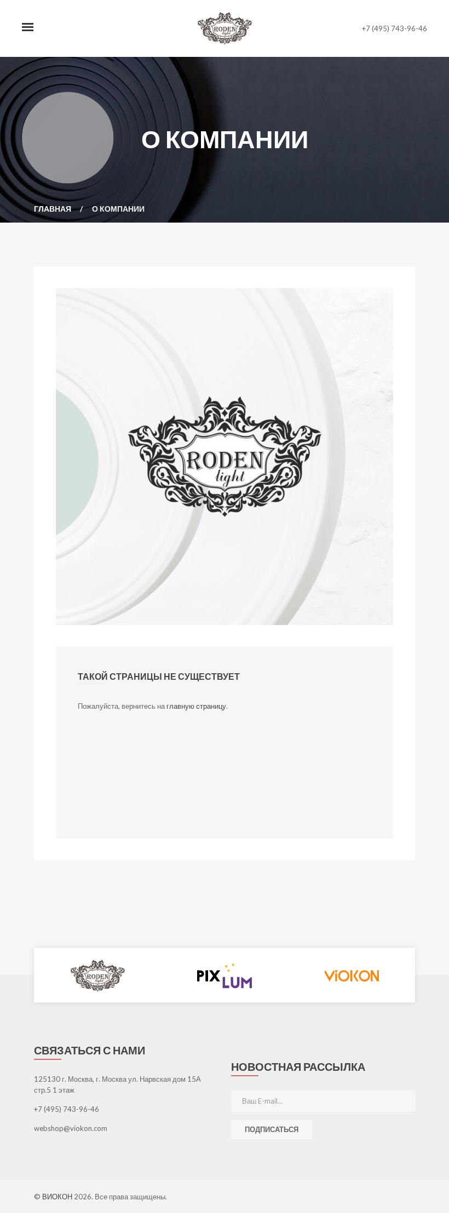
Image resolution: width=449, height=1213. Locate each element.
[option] (97, 975)
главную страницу (196, 706)
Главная (52, 208)
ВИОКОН (58, 1196)
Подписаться (271, 1129)
